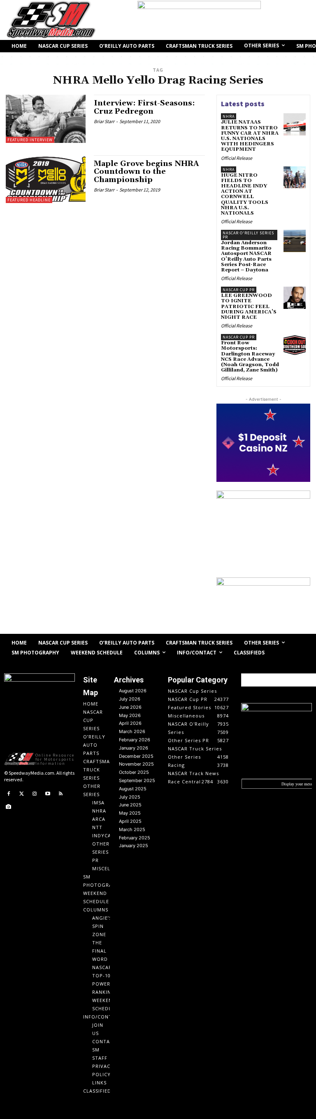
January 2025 (133, 845)
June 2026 (130, 707)
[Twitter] (21, 794)
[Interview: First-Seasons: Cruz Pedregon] (46, 119)
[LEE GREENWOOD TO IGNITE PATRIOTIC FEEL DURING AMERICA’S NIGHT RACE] (294, 298)
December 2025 (136, 756)
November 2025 (136, 764)
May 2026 (130, 715)
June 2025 (130, 805)
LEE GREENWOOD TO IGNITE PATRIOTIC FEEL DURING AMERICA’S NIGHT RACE (248, 306)
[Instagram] (34, 794)
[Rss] (60, 794)
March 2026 (132, 731)
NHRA (229, 116)
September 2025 (137, 780)
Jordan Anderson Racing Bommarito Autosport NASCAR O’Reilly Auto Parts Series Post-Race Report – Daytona (246, 256)
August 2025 (132, 789)
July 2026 (129, 699)
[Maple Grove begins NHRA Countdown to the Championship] (46, 179)
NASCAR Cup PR (239, 289)
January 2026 (133, 748)
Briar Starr (104, 121)
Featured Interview (30, 140)
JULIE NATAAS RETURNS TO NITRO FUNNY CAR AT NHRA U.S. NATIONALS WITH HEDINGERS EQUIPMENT (250, 135)
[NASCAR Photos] (8, 807)
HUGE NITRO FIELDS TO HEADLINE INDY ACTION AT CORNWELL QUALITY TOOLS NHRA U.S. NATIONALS (244, 194)
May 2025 (130, 813)
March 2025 (132, 829)
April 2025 (130, 821)
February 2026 (134, 740)
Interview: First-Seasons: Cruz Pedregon (144, 107)
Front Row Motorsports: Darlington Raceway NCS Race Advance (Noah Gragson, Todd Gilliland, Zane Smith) (250, 356)
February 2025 (134, 838)
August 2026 (132, 691)
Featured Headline (29, 200)
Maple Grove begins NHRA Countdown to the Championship (146, 172)
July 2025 (129, 797)
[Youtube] (47, 794)
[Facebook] (8, 794)
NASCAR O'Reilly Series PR (248, 235)
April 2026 (130, 723)
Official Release (236, 158)
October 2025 (134, 772)
